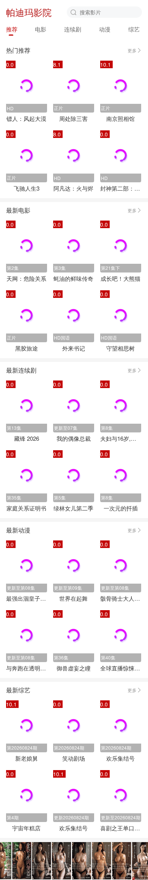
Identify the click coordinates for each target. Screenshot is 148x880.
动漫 (104, 29)
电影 (40, 29)
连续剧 (72, 29)
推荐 (11, 29)
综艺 (134, 29)
